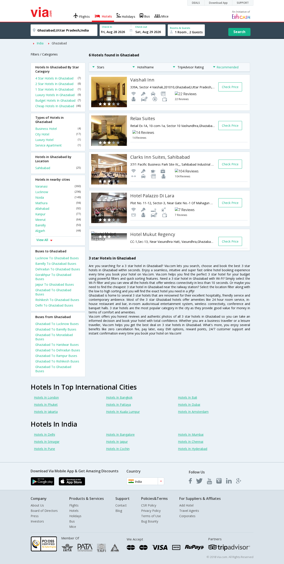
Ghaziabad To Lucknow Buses (57, 324)
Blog (118, 511)
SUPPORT (243, 3)
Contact (121, 505)
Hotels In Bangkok (119, 397)
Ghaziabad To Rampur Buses (56, 356)
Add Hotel (186, 505)
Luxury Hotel (58, 140)
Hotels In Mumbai (190, 434)
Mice (72, 526)
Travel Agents (189, 511)
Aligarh (58, 231)
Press (35, 516)
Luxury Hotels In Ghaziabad (58, 95)
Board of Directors (44, 511)
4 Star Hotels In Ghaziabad (58, 78)
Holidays (75, 516)
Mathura (58, 203)
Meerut (58, 220)
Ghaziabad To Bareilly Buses (55, 329)
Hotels (74, 511)
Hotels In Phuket (46, 404)
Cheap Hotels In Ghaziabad (58, 106)
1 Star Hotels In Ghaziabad (58, 89)
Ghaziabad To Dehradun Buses (57, 350)
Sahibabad (58, 168)
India (40, 43)
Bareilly (58, 225)
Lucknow (58, 192)
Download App (218, 3)
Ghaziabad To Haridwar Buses (57, 344)
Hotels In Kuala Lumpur (123, 412)
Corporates (187, 516)
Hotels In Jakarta (46, 412)
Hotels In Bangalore (120, 434)
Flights (74, 505)
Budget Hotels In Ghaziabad (58, 100)
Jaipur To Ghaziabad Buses (54, 284)
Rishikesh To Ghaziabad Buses (57, 300)
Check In (107, 26)
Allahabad (58, 208)
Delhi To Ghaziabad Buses (54, 305)
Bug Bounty (149, 521)
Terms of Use (151, 516)
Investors (37, 521)
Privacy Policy (151, 511)
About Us (37, 505)
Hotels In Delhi (44, 434)
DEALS (196, 3)
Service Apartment (58, 145)
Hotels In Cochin (118, 449)
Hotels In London (46, 397)
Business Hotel (58, 129)
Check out (141, 26)
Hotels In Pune (44, 449)
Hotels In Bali (187, 397)
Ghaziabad (59, 43)
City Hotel (58, 134)
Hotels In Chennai (190, 441)
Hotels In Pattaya (118, 404)
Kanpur (58, 214)
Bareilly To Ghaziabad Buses (55, 263)
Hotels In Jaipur (117, 441)
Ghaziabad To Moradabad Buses (54, 337)
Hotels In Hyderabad (192, 449)
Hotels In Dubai (189, 404)
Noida (58, 197)
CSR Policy (148, 505)
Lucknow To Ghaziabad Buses (57, 258)
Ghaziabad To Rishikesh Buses (57, 361)
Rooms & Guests (180, 28)
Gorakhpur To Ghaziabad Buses (53, 277)
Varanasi (58, 186)
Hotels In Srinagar (46, 441)
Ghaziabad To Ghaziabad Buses (53, 292)
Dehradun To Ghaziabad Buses (57, 269)
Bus (72, 521)
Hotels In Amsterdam (193, 412)
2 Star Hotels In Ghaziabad (58, 84)
